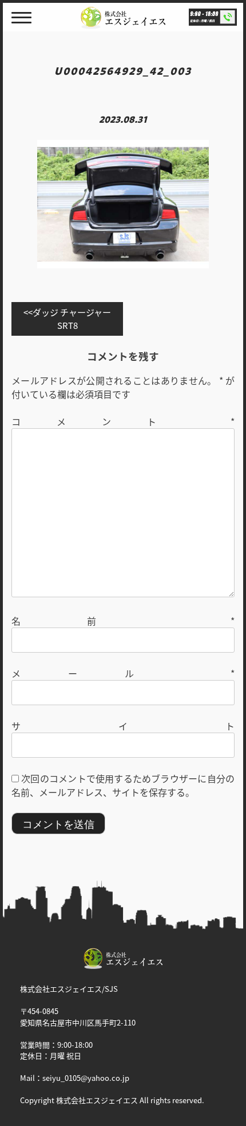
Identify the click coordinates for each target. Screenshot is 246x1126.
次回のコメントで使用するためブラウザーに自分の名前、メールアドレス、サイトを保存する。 (123, 785)
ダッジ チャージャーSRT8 (72, 318)
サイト (123, 726)
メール (123, 673)
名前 (123, 621)
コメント (123, 421)
